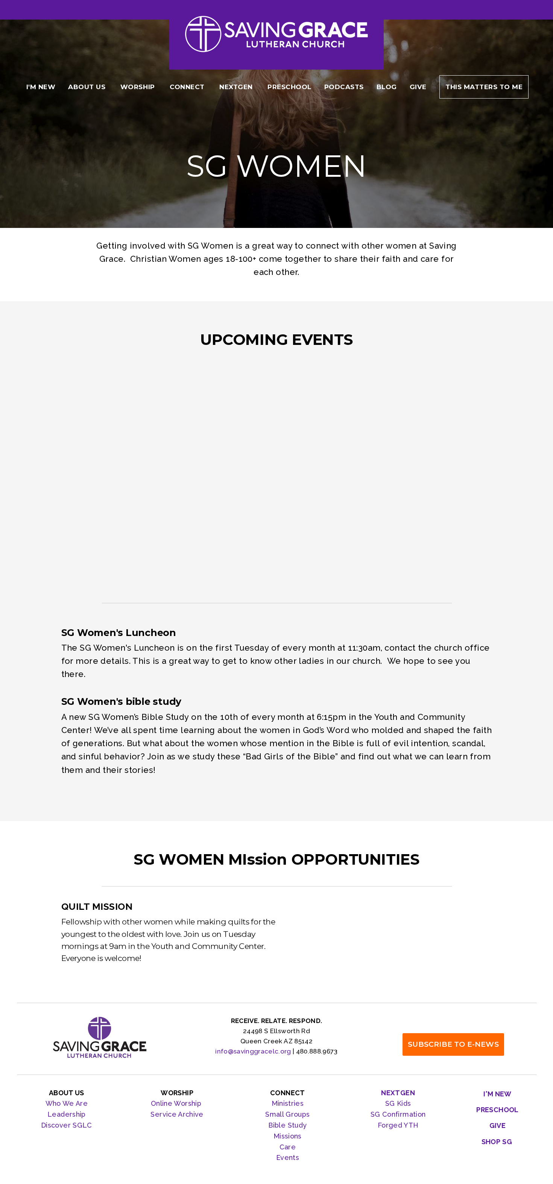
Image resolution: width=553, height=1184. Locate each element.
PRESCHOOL (289, 87)
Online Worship (177, 1103)
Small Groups (287, 1114)
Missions (287, 1136)
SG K (393, 1103)
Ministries (288, 1103)
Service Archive (176, 1114)
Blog (387, 87)
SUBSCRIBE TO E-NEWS (453, 1044)
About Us (88, 87)
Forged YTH (398, 1125)
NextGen (237, 87)
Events (287, 1157)
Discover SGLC (66, 1125)
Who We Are (67, 1103)
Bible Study (287, 1125)
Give (418, 87)
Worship (138, 87)
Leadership (66, 1114)
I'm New (41, 87)
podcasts (344, 87)
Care (288, 1147)
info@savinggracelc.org (253, 1051)
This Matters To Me (484, 87)
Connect (188, 87)
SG (376, 1114)
